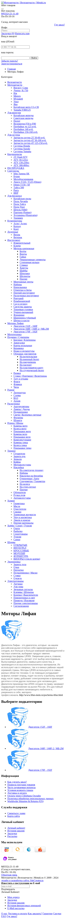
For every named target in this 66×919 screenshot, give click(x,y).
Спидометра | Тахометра (32, 481)
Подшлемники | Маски (25, 572)
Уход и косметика (23, 517)
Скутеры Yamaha (22, 151)
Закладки (12, 833)
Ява (15, 104)
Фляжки (18, 384)
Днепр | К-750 (21, 90)
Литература (20, 392)
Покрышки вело (22, 437)
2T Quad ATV (21, 157)
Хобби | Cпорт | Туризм (19, 525)
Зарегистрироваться (11, 63)
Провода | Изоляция (24, 600)
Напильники (20, 287)
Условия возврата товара (20, 790)
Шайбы (23, 270)
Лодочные (12, 232)
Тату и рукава (21, 378)
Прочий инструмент (24, 292)
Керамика (19, 348)
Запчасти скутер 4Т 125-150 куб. (31, 143)
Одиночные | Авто (29, 478)
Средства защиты (23, 306)
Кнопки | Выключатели (26, 595)
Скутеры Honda (22, 146)
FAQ (3, 916)
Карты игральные (23, 345)
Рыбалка (18, 531)
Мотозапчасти (14, 85)
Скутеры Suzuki (22, 148)
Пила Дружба (21, 201)
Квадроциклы (14, 154)
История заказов (16, 830)
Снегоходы (13, 171)
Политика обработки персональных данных (30, 798)
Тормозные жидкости (25, 514)
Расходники (13, 403)
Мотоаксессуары (22, 464)
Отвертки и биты (23, 290)
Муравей (18, 98)
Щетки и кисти (21, 320)
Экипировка (13, 561)
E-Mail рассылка (15, 908)
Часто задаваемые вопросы (21, 787)
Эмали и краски (22, 520)
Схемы (17, 395)
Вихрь (17, 234)
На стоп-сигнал (28, 487)
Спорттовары (21, 534)
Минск (17, 96)
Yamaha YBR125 (22, 110)
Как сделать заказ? (17, 782)
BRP (16, 193)
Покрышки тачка (22, 448)
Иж (15, 93)
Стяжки (24, 265)
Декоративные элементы (33, 259)
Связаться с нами (16, 813)
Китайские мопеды (24, 115)
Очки (16, 567)
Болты (23, 251)
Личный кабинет (16, 828)
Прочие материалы (23, 523)
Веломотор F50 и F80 (25, 123)
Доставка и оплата (17, 793)
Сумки (17, 575)
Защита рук (19, 456)
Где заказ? (59, 24)
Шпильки (25, 273)
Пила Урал (19, 207)
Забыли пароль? (9, 61)
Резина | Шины (15, 423)
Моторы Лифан (15, 323)
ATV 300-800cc (21, 165)
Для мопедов (14, 112)
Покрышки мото (22, 431)
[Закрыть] (2, 8)
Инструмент (13, 240)
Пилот (17, 121)
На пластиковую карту (31, 367)
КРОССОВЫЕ (21, 550)
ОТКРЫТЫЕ (20, 545)
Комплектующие (22, 439)
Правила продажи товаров (21, 784)
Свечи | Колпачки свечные (27, 414)
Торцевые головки (23, 309)
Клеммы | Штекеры (24, 592)
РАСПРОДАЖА (15, 168)
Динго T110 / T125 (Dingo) (27, 182)
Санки (17, 539)
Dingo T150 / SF (22, 184)
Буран (17, 176)
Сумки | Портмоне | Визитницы (30, 376)
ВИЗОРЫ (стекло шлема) (27, 559)
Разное (10, 390)
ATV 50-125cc (21, 159)
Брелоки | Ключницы (25, 340)
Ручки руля (19, 495)
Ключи (17, 245)
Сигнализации (21, 606)
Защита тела (20, 564)
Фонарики (19, 315)
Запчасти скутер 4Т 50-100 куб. (30, 140)
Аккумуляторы (21, 406)
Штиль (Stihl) (20, 209)
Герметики (19, 503)
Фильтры (18, 417)
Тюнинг (11, 450)
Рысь (16, 190)
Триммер (18, 218)
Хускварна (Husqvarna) (25, 215)
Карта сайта (13, 816)
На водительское (28, 356)
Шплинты (25, 276)
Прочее (23, 279)
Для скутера (13, 135)
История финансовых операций (24, 905)
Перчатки (19, 570)
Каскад (17, 226)
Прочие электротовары (26, 603)
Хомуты (24, 268)
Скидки (57, 913)
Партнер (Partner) (22, 212)
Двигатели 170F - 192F (25, 331)
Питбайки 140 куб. (23, 129)
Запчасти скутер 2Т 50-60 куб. (29, 137)
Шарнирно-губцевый (25, 317)
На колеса (25, 484)
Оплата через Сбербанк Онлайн (24, 795)
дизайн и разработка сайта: (22, 880)
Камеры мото (20, 426)
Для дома (18, 586)
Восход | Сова (21, 87)
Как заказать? (35, 913)
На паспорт (26, 365)
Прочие (24, 489)
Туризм (17, 536)
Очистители (20, 509)
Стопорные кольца (29, 262)
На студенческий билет (32, 370)
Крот (16, 229)
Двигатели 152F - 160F (25, 326)
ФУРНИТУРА (21, 556)
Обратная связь (9, 875)
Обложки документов (25, 353)
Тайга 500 (19, 187)
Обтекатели (20, 492)
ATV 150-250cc (21, 162)
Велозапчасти (14, 82)
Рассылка (12, 836)
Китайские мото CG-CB (26, 107)
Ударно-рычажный (23, 312)
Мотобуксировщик (23, 179)
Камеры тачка (21, 442)
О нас (4, 913)
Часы (16, 387)
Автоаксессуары (22, 498)
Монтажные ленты (23, 281)
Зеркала (18, 459)
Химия (11, 500)
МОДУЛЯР (19, 553)
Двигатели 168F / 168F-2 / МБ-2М (31, 329)
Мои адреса (13, 897)
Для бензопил (14, 195)
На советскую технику (31, 470)
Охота (17, 528)
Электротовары (15, 581)
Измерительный (22, 243)
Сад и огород (20, 304)
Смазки (17, 511)
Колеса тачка (20, 445)
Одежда (18, 578)
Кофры (17, 462)
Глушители (19, 453)
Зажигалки (19, 342)
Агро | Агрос (20, 223)
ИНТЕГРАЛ (20, 548)
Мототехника (14, 334)
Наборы (18, 284)
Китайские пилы (22, 198)
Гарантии (47, 913)
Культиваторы (14, 220)
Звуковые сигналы (23, 589)
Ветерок (18, 237)
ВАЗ (16, 398)
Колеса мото (20, 428)
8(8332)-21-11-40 (9, 13)
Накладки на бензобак (31, 475)
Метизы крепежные (24, 248)
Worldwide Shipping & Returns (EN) (25, 801)
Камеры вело (20, 434)
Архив (17, 401)
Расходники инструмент (26, 295)
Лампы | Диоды (22, 409)
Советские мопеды (23, 118)
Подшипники (21, 412)
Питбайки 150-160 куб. (26, 132)
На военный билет (29, 359)
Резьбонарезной (22, 301)
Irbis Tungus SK (21, 173)
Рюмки (17, 373)
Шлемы (11, 542)
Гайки (23, 256)
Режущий (18, 298)
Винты (23, 254)
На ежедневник (28, 362)
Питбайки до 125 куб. (25, 126)
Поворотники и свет (24, 597)
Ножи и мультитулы (24, 351)
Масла (17, 506)
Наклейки (19, 467)
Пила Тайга (20, 204)
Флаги (17, 381)
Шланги (18, 420)
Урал (16, 101)
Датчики (18, 584)
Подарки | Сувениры (18, 337)
